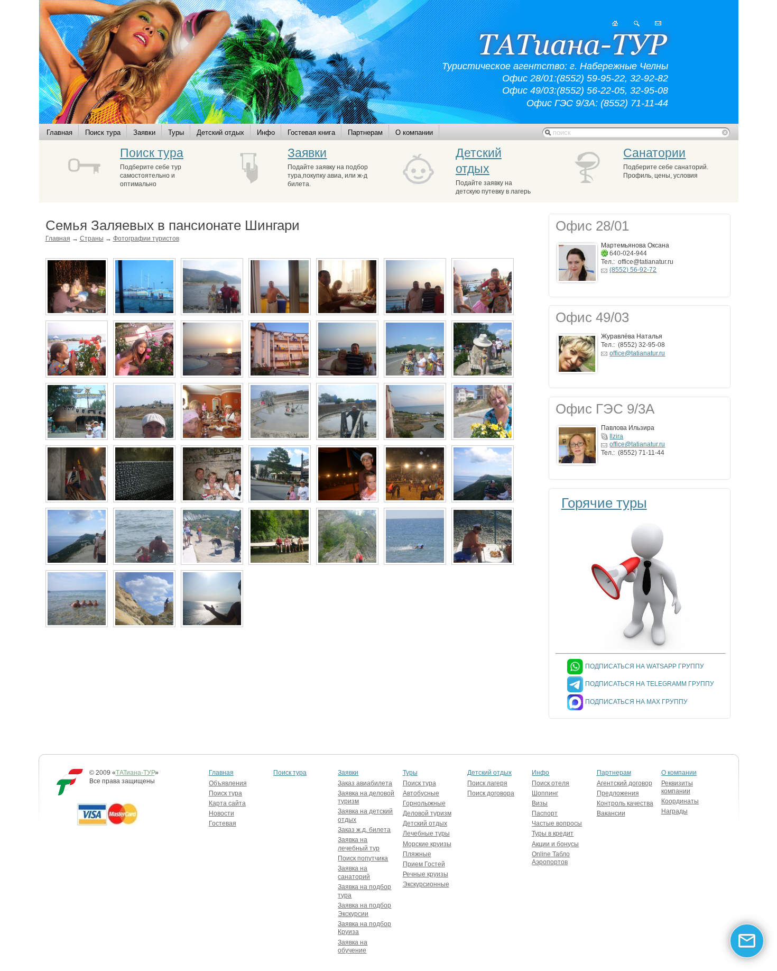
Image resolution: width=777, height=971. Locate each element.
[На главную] (614, 23)
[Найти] (636, 23)
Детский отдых (220, 132)
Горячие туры (604, 503)
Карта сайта (227, 803)
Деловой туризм (427, 813)
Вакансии (611, 813)
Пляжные (417, 854)
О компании (414, 132)
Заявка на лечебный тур (359, 844)
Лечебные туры (426, 833)
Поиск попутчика (363, 858)
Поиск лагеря (487, 783)
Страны (92, 238)
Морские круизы (427, 844)
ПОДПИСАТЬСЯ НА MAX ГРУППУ (636, 702)
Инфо (266, 132)
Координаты (680, 801)
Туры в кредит (553, 833)
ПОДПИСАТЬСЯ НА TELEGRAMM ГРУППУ (649, 684)
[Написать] (657, 23)
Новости (221, 813)
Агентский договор (624, 783)
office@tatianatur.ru (637, 353)
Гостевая (222, 823)
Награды (674, 811)
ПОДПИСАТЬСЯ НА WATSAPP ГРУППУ (644, 666)
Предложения (618, 793)
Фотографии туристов (146, 238)
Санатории (654, 153)
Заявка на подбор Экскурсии (364, 910)
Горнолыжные (424, 803)
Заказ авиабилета (365, 783)
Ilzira (616, 436)
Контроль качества (625, 803)
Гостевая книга (311, 132)
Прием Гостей (424, 864)
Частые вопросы (557, 823)
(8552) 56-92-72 (632, 269)
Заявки (144, 132)
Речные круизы (425, 874)
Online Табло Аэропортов (551, 858)
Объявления (228, 783)
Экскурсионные (426, 884)
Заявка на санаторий (354, 873)
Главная (59, 132)
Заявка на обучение (352, 947)
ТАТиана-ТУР (135, 772)
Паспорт (545, 813)
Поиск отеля (550, 783)
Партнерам (365, 132)
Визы (540, 803)
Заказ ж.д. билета (364, 829)
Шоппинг (545, 793)
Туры (176, 132)
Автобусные (421, 793)
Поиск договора (490, 793)
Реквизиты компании (677, 787)
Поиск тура (103, 132)
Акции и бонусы (555, 844)
